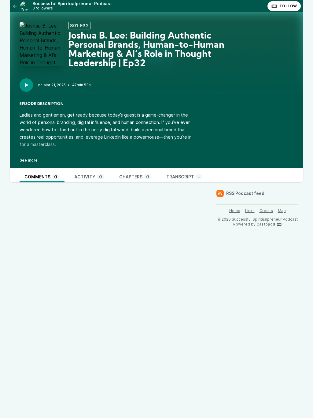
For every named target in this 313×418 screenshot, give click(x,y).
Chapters (134, 176)
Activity (88, 176)
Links (250, 210)
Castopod (265, 224)
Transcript (183, 176)
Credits (266, 210)
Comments (40, 176)
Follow (288, 6)
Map (282, 210)
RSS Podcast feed (245, 193)
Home (234, 210)
